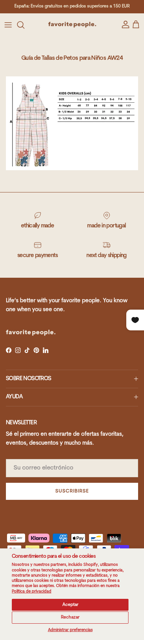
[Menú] (8, 25)
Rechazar (70, 617)
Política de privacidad (31, 592)
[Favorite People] (72, 24)
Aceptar (70, 605)
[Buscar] (24, 25)
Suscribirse (72, 491)
